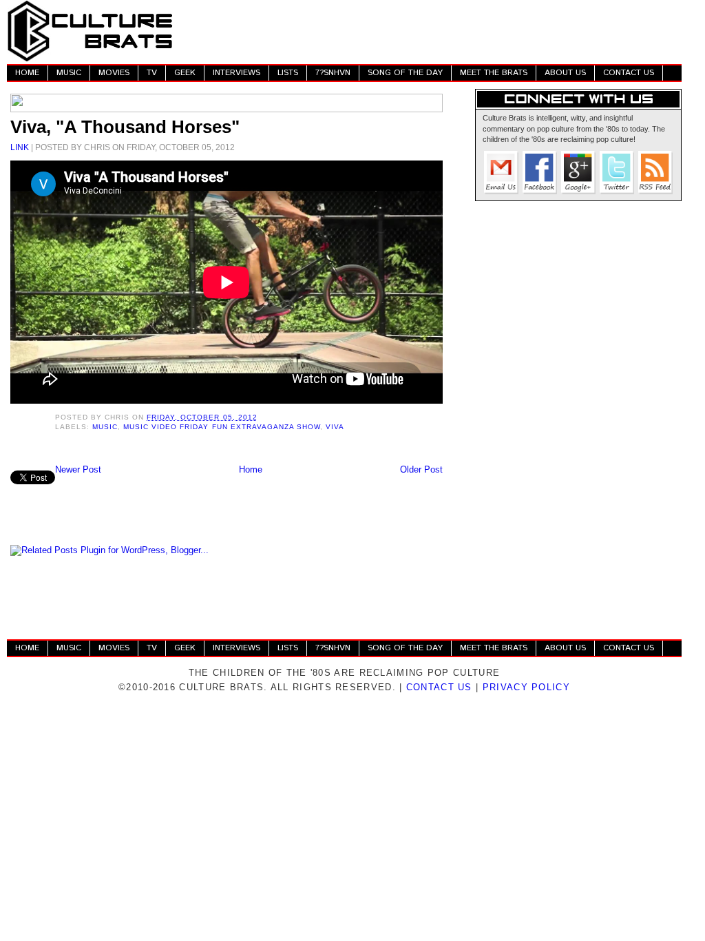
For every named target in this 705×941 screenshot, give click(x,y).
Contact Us (439, 687)
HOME (27, 73)
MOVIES (113, 73)
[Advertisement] (431, 31)
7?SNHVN (332, 73)
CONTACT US (628, 73)
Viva (335, 427)
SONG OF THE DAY (405, 73)
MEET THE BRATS (493, 73)
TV (152, 73)
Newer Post (78, 469)
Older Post (421, 469)
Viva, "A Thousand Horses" (125, 126)
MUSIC (68, 73)
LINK (19, 147)
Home (250, 469)
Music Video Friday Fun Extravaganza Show (221, 427)
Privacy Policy (526, 687)
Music (105, 427)
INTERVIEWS (236, 73)
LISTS (287, 73)
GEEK (185, 73)
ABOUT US (565, 73)
